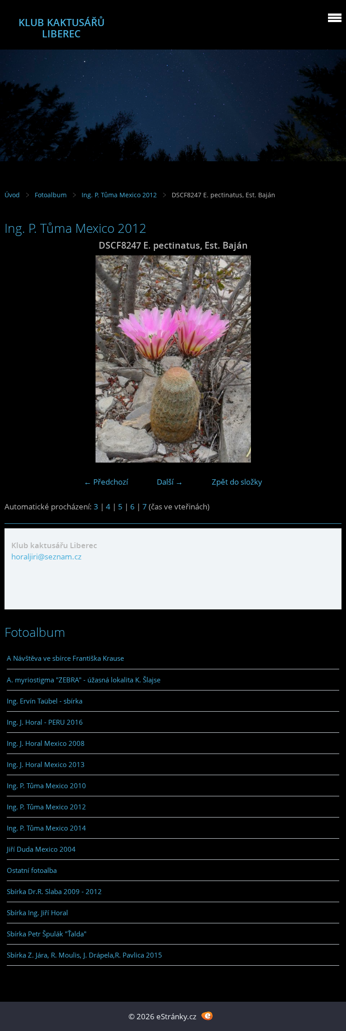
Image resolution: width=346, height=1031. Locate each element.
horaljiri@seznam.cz (46, 556)
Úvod (12, 195)
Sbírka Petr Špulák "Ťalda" (46, 933)
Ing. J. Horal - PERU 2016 (45, 722)
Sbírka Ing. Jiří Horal (37, 912)
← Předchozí (106, 482)
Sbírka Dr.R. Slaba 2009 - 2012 (54, 891)
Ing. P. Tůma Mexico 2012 (119, 195)
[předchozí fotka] (19, 359)
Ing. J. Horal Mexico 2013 (46, 764)
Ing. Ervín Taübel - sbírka (44, 700)
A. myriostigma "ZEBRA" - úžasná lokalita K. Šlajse (83, 679)
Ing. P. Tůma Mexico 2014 (46, 827)
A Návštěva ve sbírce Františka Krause (65, 658)
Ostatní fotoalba (32, 870)
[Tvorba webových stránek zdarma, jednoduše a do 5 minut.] (207, 1015)
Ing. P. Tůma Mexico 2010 (46, 785)
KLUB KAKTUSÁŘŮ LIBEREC (61, 28)
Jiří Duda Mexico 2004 (41, 849)
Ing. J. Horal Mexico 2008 (46, 743)
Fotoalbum (51, 195)
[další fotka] (327, 359)
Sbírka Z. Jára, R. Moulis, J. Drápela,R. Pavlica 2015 (84, 954)
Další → (170, 482)
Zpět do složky (237, 482)
